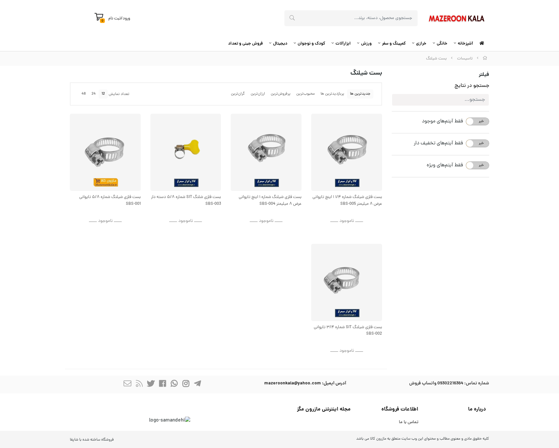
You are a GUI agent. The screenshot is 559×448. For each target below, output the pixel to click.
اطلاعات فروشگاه (399, 409)
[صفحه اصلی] (485, 59)
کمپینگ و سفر (394, 43)
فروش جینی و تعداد (245, 43)
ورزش (366, 43)
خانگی (442, 43)
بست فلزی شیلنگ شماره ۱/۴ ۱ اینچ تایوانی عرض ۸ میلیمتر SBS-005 (347, 200)
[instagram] (186, 384)
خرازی (421, 43)
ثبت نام (114, 19)
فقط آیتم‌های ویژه (445, 165)
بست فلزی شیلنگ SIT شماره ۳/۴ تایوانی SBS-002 (348, 330)
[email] (127, 384)
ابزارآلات (343, 43)
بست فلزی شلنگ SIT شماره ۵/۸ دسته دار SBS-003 (186, 200)
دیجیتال (280, 43)
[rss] (139, 384)
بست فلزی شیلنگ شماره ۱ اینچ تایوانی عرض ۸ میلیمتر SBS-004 (270, 200)
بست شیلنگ (436, 59)
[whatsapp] (174, 384)
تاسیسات (465, 59)
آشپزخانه (465, 43)
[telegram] (197, 384)
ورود (126, 19)
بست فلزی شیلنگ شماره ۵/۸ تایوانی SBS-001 (110, 200)
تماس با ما (408, 422)
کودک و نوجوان (311, 43)
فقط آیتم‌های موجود (442, 121)
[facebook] (162, 384)
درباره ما (477, 409)
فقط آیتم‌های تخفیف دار (438, 143)
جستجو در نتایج (472, 86)
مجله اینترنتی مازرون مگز (324, 409)
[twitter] (151, 384)
